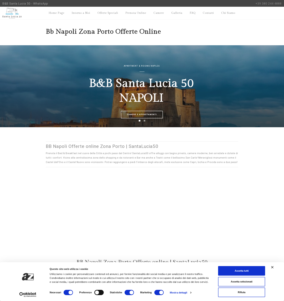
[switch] (99, 292)
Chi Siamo (228, 13)
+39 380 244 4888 (269, 3)
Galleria (176, 13)
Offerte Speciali (107, 13)
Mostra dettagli (178, 292)
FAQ (193, 13)
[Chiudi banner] (272, 267)
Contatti (208, 13)
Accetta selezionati (241, 281)
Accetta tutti (242, 270)
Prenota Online (135, 13)
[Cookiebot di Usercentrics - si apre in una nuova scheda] (27, 294)
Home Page (56, 13)
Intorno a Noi (81, 13)
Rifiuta (241, 292)
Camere (159, 13)
